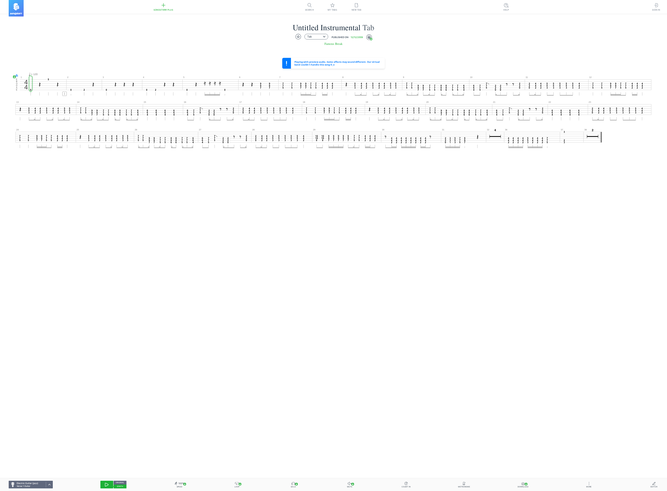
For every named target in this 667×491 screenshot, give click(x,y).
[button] (16, 75)
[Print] (369, 37)
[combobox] (316, 36)
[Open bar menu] (64, 94)
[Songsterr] (16, 8)
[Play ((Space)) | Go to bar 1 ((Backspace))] (106, 484)
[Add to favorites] (298, 36)
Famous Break (333, 44)
